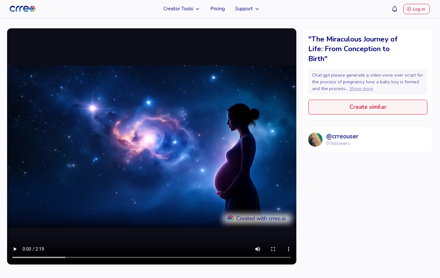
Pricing (217, 8)
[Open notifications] (394, 9)
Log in (419, 9)
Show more (361, 89)
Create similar (368, 107)
